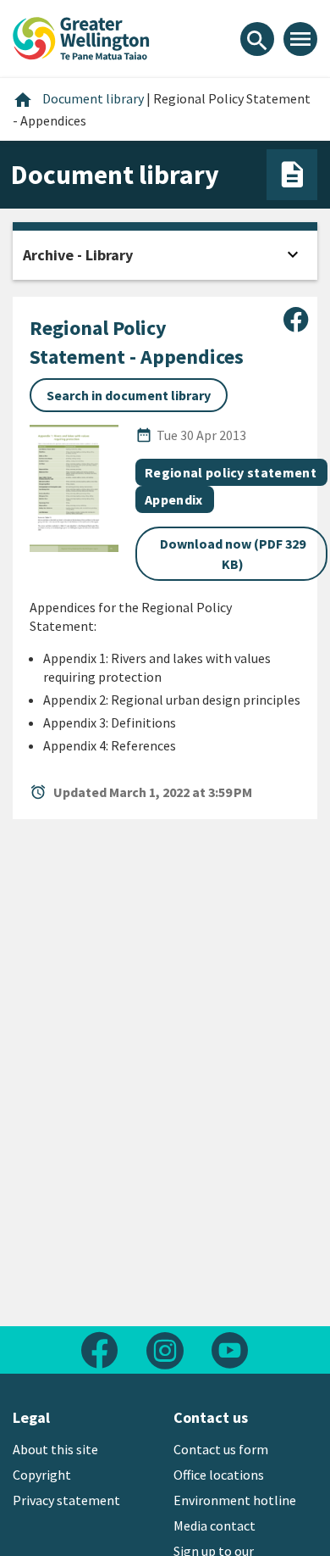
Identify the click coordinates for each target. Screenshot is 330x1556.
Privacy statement (66, 1500)
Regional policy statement (230, 472)
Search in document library (129, 395)
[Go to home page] (81, 36)
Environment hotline (234, 1500)
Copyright (42, 1474)
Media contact (214, 1525)
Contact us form (220, 1449)
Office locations (218, 1474)
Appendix (174, 499)
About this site (55, 1449)
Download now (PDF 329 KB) (232, 553)
